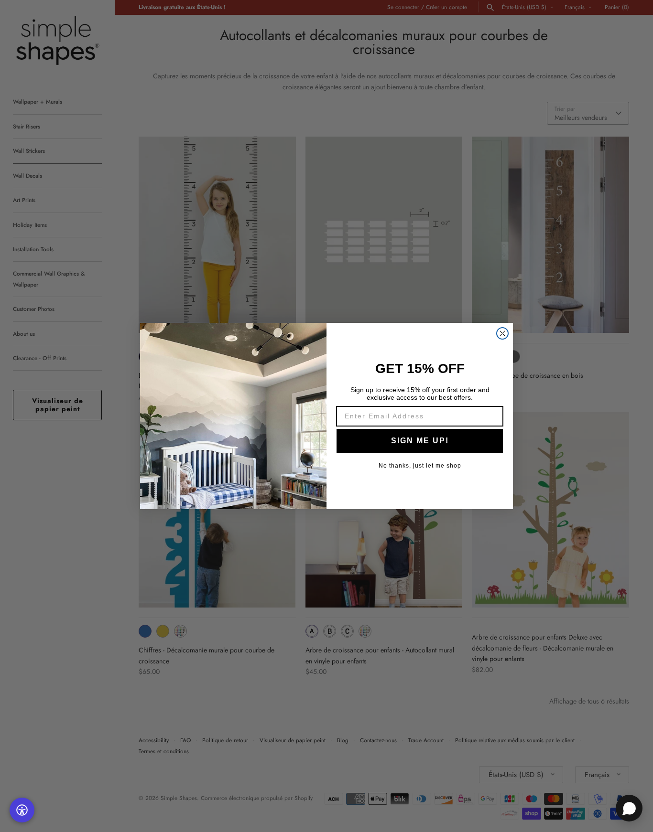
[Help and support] (629, 808)
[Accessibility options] (22, 810)
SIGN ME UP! (420, 441)
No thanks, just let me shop (420, 465)
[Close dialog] (502, 333)
